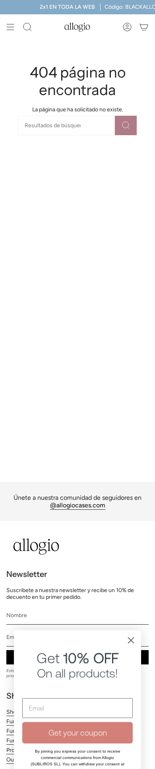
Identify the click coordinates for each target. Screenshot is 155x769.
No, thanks (77, 749)
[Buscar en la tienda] (126, 125)
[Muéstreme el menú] (10, 27)
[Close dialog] (131, 591)
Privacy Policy (92, 721)
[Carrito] (144, 27)
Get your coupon (77, 682)
